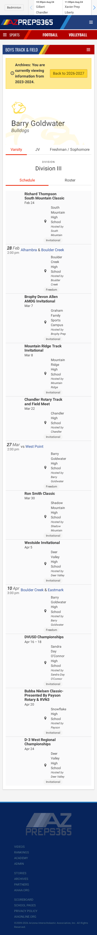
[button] (94, 7)
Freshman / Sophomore (69, 149)
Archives (21, 879)
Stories (20, 873)
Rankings (21, 852)
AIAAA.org (21, 890)
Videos (19, 847)
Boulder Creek (52, 250)
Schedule (27, 180)
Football (50, 35)
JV (37, 149)
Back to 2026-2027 (68, 73)
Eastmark (56, 590)
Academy (21, 858)
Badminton (14, 7)
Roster (70, 180)
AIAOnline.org (25, 916)
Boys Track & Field (21, 50)
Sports (14, 34)
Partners (21, 884)
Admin (19, 864)
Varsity (16, 149)
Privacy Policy (25, 911)
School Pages (25, 905)
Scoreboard (23, 899)
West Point (34, 446)
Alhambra (29, 250)
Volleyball (78, 35)
